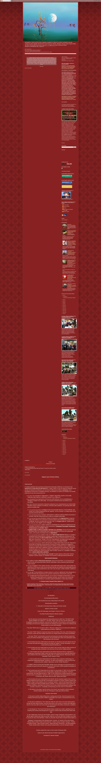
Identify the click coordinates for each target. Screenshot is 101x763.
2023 (63, 295)
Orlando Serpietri (66, 211)
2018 (63, 305)
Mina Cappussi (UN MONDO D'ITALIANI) (68, 210)
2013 (63, 312)
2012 (63, 313)
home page (63, 142)
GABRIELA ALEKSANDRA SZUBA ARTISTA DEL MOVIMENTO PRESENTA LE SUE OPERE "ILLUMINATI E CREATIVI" (71, 262)
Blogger (59, 749)
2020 (63, 302)
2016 (63, 448)
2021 (63, 301)
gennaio (64, 296)
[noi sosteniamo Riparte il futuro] (62, 168)
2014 (63, 310)
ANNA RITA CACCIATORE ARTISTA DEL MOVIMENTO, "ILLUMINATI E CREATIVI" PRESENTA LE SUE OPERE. (71, 285)
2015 (63, 309)
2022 (63, 299)
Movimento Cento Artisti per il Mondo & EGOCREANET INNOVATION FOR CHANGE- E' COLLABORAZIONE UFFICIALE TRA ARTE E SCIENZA (69, 233)
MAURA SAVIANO (66, 206)
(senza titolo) (69, 224)
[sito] (67, 184)
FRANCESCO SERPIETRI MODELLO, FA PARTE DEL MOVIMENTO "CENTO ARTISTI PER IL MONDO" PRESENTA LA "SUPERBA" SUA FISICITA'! (71, 243)
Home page (41, 66)
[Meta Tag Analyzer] (64, 431)
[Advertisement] (46, 742)
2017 (63, 306)
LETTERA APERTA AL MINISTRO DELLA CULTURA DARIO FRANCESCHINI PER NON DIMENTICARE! (71, 277)
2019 (63, 303)
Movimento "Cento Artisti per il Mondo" (69, 297)
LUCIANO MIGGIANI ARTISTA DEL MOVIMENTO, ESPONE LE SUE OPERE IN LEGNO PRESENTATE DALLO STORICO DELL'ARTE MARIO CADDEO (69, 253)
